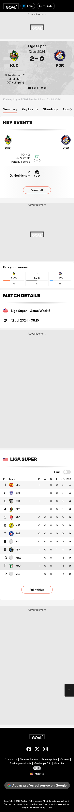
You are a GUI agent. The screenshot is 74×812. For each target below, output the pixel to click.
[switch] (67, 472)
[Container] (14, 59)
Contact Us (11, 759)
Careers (64, 759)
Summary (10, 109)
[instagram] (45, 750)
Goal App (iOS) (42, 763)
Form (57, 472)
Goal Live (59, 763)
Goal (23, 801)
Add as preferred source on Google (39, 785)
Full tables (37, 590)
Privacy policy (49, 759)
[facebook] (29, 750)
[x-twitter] (37, 750)
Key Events (30, 109)
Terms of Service (29, 759)
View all (37, 190)
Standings (50, 109)
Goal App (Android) (20, 763)
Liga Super (37, 46)
